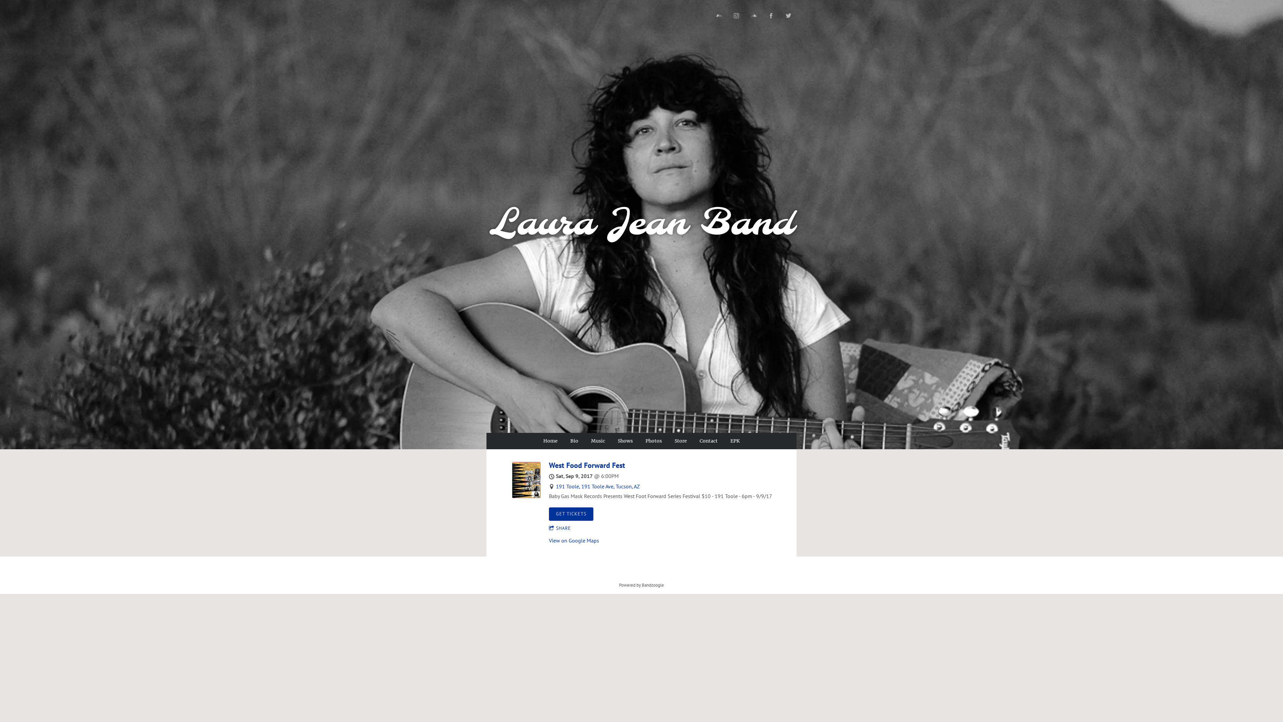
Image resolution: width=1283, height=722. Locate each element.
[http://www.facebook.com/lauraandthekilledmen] (771, 15)
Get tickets (571, 514)
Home (550, 441)
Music (598, 441)
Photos (654, 441)
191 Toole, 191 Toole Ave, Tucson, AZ (598, 486)
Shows (625, 441)
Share (563, 528)
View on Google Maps (574, 540)
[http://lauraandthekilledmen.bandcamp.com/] (719, 15)
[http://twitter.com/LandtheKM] (788, 15)
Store (681, 441)
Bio (574, 441)
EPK (735, 441)
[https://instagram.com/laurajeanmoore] (736, 15)
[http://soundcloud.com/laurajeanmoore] (753, 15)
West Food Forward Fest (587, 465)
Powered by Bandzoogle (641, 585)
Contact (709, 441)
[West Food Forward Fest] (526, 496)
